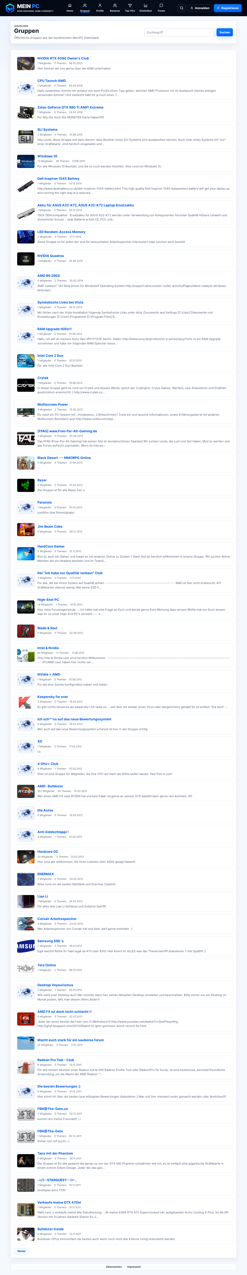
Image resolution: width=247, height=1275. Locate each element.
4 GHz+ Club (47, 764)
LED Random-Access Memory (61, 232)
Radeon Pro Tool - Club (55, 1060)
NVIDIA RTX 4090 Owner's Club (63, 58)
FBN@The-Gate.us (52, 1109)
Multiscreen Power (52, 404)
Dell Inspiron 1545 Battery (58, 179)
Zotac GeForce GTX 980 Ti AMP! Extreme (70, 107)
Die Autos (45, 810)
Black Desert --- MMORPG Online (64, 458)
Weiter (21, 1251)
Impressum (134, 1266)
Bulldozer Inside (50, 1229)
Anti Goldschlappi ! (53, 832)
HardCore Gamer (51, 546)
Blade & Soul (47, 628)
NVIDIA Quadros (50, 256)
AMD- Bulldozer (50, 786)
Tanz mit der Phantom (55, 1153)
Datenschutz (114, 1266)
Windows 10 (47, 156)
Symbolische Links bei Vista (60, 302)
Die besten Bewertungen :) (58, 1086)
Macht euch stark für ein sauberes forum (70, 1040)
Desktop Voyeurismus (55, 985)
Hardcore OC (47, 852)
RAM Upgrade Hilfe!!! (54, 329)
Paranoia (44, 502)
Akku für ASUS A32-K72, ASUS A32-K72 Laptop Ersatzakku (85, 205)
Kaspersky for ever (52, 697)
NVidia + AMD (48, 674)
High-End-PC (48, 600)
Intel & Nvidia (48, 648)
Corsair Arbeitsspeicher (57, 919)
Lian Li (42, 896)
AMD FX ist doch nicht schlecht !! (64, 1012)
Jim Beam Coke (49, 526)
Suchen (224, 32)
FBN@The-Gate (50, 1131)
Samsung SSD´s (50, 941)
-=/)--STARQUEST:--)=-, (57, 1180)
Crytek (42, 378)
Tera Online (46, 965)
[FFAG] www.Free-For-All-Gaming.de (67, 431)
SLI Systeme (47, 129)
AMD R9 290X (48, 276)
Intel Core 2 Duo (50, 356)
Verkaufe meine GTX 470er (59, 1202)
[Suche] (181, 8)
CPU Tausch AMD (51, 81)
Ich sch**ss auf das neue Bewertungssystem (74, 719)
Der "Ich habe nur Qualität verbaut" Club (70, 573)
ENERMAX (45, 874)
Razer (42, 480)
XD (39, 741)
